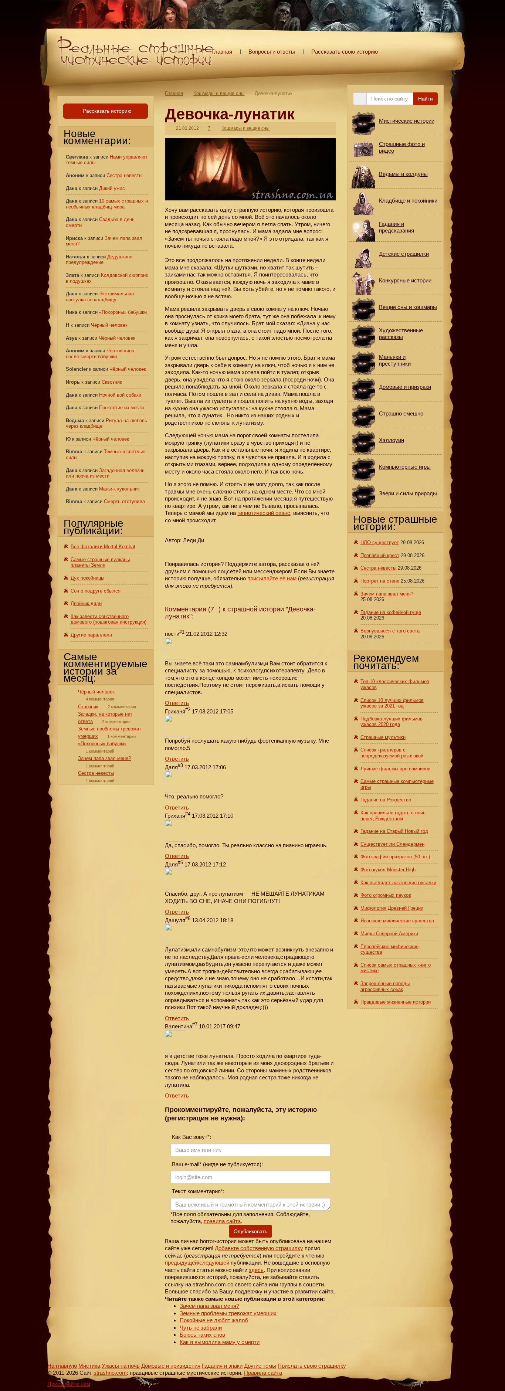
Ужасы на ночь (121, 1366)
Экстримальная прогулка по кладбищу (100, 296)
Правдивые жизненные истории (395, 1002)
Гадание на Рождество (385, 800)
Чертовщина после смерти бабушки (100, 353)
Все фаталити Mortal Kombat (103, 546)
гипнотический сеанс (263, 513)
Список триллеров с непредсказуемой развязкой (391, 753)
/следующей (213, 1262)
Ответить (177, 703)
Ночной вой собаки (120, 395)
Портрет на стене (379, 581)
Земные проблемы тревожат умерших (228, 1313)
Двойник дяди (86, 603)
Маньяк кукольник (119, 489)
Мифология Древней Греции (391, 908)
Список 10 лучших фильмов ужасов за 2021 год (392, 703)
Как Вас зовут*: (190, 1137)
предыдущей (181, 1262)
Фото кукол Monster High (388, 869)
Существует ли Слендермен (392, 844)
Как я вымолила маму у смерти (220, 1342)
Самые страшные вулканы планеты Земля (100, 562)
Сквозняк (112, 382)
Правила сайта (263, 1373)
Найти (425, 99)
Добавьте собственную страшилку (259, 1248)
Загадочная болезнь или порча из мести (105, 473)
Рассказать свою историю (344, 51)
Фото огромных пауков (385, 895)
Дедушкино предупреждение (99, 259)
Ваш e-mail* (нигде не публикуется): (216, 1164)
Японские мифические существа (397, 920)
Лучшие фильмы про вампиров (395, 768)
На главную (62, 1366)
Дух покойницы (87, 578)
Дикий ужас (112, 188)
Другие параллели (91, 635)
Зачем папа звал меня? (209, 1306)
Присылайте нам (68, 1384)
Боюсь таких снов (202, 1334)
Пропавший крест (379, 555)
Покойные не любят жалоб (214, 1320)
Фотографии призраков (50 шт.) (395, 856)
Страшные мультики (383, 737)
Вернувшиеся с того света (390, 631)
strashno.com (110, 1373)
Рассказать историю (106, 111)
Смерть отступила (124, 501)
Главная (221, 51)
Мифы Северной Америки (389, 933)
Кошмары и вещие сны (218, 93)
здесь (256, 1270)
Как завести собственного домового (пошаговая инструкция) (108, 619)
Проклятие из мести (121, 407)
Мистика (89, 1366)
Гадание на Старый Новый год (394, 831)
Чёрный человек (109, 325)
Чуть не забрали (201, 1327)
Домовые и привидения (170, 1366)
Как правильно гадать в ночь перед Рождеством (393, 815)
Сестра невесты (124, 175)
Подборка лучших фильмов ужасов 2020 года (391, 721)
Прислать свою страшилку (312, 1366)
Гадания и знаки (222, 1366)
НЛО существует (379, 542)
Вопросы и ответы (271, 51)
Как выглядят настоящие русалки (398, 882)
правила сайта (222, 1221)
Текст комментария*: (197, 1191)
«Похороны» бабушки (123, 312)
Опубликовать (250, 1231)
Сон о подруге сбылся (96, 591)
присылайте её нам (271, 578)
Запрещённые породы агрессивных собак (385, 986)
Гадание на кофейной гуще (390, 612)
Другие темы (260, 1366)
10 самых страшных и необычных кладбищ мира (107, 204)
